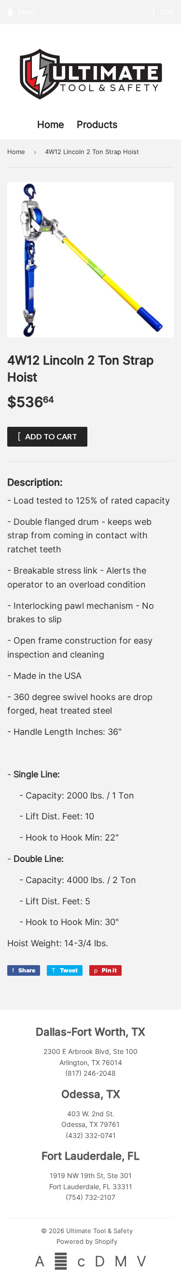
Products (97, 124)
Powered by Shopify (86, 1241)
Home (52, 124)
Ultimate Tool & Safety (99, 1231)
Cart (166, 12)
